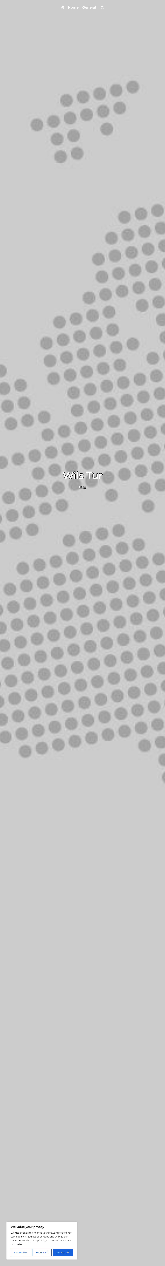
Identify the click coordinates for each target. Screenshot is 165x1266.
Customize (21, 1252)
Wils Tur (82, 475)
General (89, 7)
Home (73, 7)
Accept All (63, 1252)
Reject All (42, 1252)
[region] (41, 1241)
